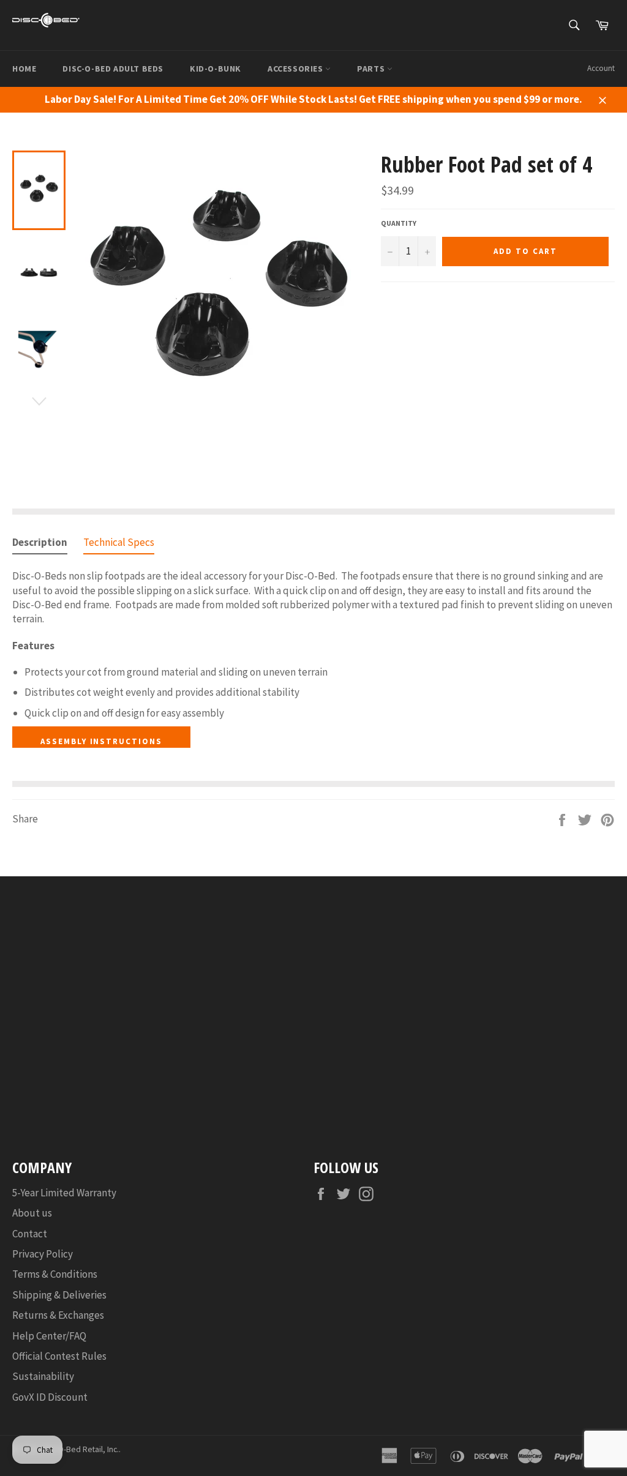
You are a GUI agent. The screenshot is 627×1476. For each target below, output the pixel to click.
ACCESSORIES (296, 68)
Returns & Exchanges (58, 1315)
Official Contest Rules (59, 1356)
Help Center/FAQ (49, 1336)
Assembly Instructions (101, 741)
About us (32, 1213)
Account (601, 68)
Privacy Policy (42, 1254)
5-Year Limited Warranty (64, 1192)
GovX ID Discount (50, 1397)
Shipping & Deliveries (59, 1295)
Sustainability (43, 1376)
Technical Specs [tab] (118, 542)
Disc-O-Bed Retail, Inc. (80, 1449)
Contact (29, 1233)
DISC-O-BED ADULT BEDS (112, 68)
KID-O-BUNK (215, 68)
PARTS (372, 68)
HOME (24, 68)
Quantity (398, 223)
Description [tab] (39, 542)
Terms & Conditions (54, 1274)
